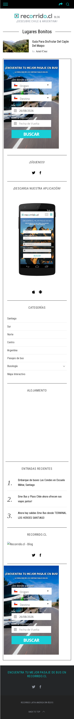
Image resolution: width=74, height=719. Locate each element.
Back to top (34, 712)
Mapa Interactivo (16, 374)
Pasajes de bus (15, 358)
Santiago (12, 318)
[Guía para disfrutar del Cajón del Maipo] (16, 46)
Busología (12, 366)
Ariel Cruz (41, 51)
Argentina (12, 350)
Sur (9, 326)
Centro (10, 342)
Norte (10, 334)
